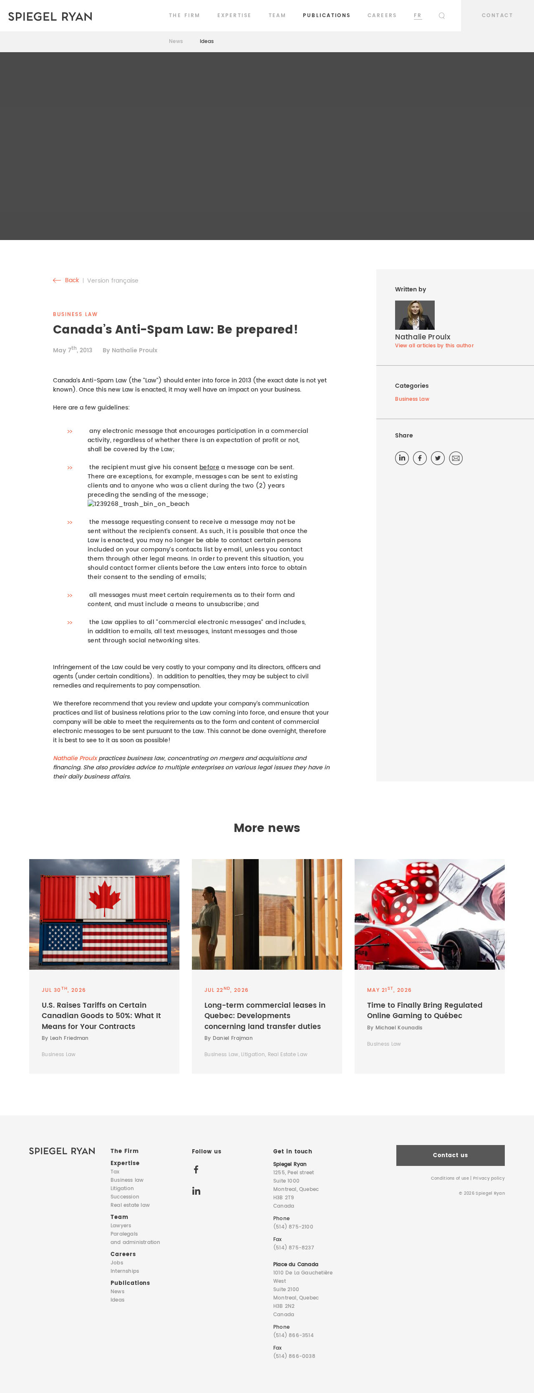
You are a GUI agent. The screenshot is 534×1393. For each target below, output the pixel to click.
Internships (125, 1271)
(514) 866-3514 (293, 1336)
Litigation (122, 1189)
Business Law (412, 399)
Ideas (207, 42)
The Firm (185, 16)
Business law (127, 1180)
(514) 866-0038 (294, 1356)
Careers (382, 16)
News (176, 42)
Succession (125, 1197)
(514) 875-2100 (293, 1227)
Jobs (117, 1263)
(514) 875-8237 (293, 1248)
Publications (326, 16)
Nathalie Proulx (75, 758)
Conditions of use (450, 1178)
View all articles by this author (434, 346)
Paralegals (136, 1238)
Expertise (234, 16)
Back (71, 280)
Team (278, 16)
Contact (497, 16)
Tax (115, 1172)
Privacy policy (489, 1178)
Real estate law (130, 1205)
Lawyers (121, 1226)
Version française (113, 281)
